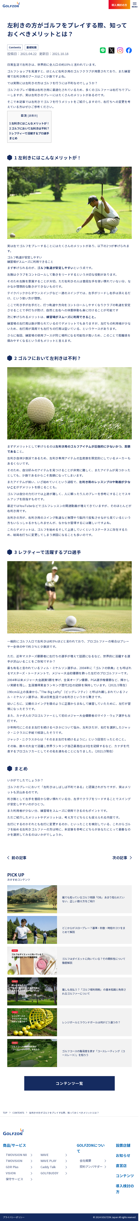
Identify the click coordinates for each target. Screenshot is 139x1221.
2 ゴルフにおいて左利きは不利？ (29, 128)
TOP (5, 1112)
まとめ (13, 138)
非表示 (33, 115)
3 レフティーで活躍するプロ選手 (29, 133)
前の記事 (19, 857)
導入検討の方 (122, 1206)
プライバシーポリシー (14, 1217)
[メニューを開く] (134, 4)
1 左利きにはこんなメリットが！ (29, 123)
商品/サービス (14, 1145)
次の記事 (119, 857)
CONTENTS (18, 1112)
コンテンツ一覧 (69, 1083)
